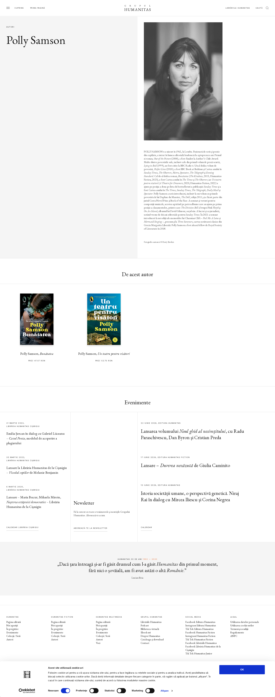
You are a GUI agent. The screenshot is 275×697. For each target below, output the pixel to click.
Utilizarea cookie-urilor (242, 625)
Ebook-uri (146, 632)
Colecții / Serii (13, 636)
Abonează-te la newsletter (90, 528)
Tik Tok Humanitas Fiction (199, 639)
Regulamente (237, 632)
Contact (145, 643)
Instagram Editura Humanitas (200, 625)
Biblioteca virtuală (150, 629)
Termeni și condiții (239, 629)
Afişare (165, 690)
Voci (98, 643)
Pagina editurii (13, 622)
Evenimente (12, 632)
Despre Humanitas (150, 636)
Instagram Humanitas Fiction (200, 636)
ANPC (233, 636)
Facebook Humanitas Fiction (200, 632)
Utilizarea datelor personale (244, 622)
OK (242, 669)
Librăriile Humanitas (238, 8)
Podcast (145, 625)
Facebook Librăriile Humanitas (201, 643)
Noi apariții (12, 625)
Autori (9, 639)
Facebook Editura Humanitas (200, 622)
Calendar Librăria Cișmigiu (22, 527)
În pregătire (12, 629)
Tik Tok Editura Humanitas (199, 629)
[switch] (94, 690)
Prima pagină (37, 8)
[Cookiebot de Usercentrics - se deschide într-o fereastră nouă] (27, 690)
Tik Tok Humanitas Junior (198, 653)
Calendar (146, 527)
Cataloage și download (152, 639)
